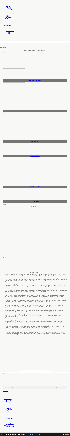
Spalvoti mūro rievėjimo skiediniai (11, 26)
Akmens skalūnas (8, 7)
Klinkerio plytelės (8, 400)
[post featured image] (14, 68)
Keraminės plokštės (9, 8)
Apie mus (3, 432)
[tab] (13, 387)
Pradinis (3, 1)
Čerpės (7, 407)
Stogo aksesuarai (8, 33)
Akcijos (3, 34)
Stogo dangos (6, 10)
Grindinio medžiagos (7, 16)
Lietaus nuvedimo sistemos (10, 31)
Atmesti (63, 434)
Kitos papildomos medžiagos (10, 424)
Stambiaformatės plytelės (9, 9)
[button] (1, 39)
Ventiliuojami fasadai (7, 18)
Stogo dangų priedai (35, 201)
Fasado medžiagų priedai (7, 25)
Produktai (3, 2)
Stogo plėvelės (8, 32)
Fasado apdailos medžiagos (35, 80)
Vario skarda (7, 15)
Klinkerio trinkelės (8, 17)
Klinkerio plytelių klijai (9, 27)
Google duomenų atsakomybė (29, 434)
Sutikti (67, 434)
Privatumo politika (5, 391)
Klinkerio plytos (8, 6)
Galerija (3, 35)
